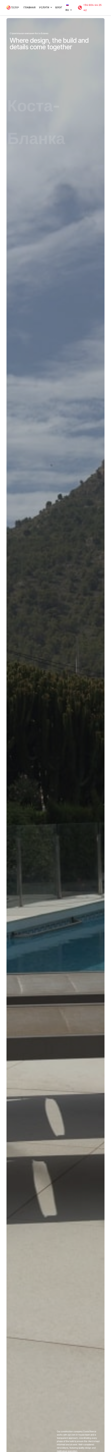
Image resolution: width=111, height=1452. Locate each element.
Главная (30, 8)
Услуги (44, 8)
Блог (58, 8)
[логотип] (12, 8)
